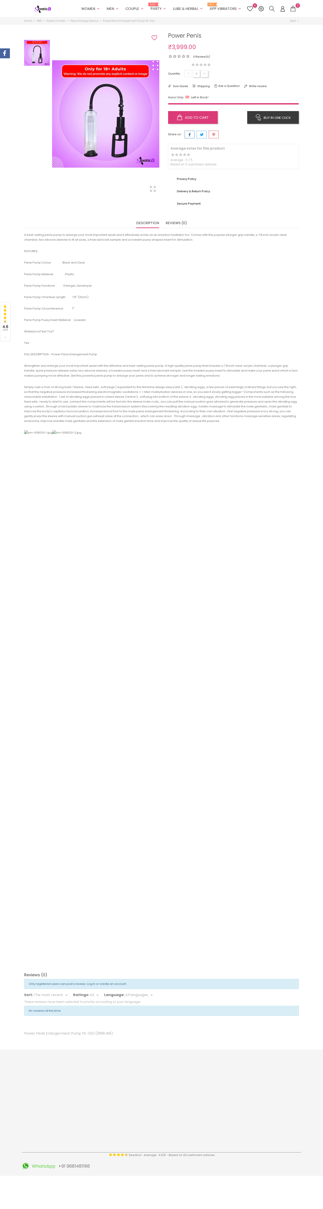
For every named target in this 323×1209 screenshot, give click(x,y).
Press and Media (106, 1119)
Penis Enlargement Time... (127, 699)
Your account (201, 1062)
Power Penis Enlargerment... (60, 951)
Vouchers (194, 1099)
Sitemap (100, 1146)
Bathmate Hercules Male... (127, 574)
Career (99, 1133)
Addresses (195, 1092)
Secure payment (106, 1099)
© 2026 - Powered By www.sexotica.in (51, 1181)
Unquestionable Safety (156, 1137)
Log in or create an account (107, 984)
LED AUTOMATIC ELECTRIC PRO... (195, 574)
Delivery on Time (152, 1092)
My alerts (193, 1105)
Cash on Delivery (106, 1105)
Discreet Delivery (152, 1078)
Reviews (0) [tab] (176, 223)
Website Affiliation (107, 1126)
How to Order (103, 1092)
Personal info (196, 1071)
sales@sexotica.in (42, 1128)
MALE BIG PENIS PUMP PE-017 (60, 574)
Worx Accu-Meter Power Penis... (263, 574)
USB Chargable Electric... (263, 699)
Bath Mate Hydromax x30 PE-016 (263, 735)
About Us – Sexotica (108, 1071)
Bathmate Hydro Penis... (195, 951)
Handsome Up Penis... (263, 860)
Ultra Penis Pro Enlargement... (60, 735)
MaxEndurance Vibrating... (195, 699)
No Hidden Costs (152, 1117)
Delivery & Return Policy (110, 1078)
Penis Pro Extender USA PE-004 (127, 951)
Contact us (101, 1140)
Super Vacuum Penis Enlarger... (60, 609)
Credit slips (195, 1085)
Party (159, 7)
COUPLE (134, 8)
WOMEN (90, 8)
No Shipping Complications (159, 1124)
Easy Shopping (151, 1085)
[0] (293, 9)
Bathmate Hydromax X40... (195, 825)
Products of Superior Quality (160, 1071)
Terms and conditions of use (114, 1085)
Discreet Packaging (154, 1130)
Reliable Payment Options (158, 1099)
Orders (192, 1078)
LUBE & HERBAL (188, 8)
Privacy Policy (103, 1112)
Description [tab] (147, 223)
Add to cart (196, 117)
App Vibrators (226, 7)
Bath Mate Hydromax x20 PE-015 (127, 825)
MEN (113, 8)
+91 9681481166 (39, 1121)
